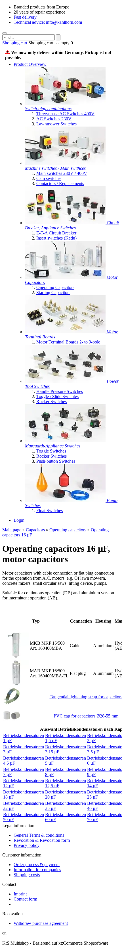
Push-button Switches (55, 461)
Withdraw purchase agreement (41, 923)
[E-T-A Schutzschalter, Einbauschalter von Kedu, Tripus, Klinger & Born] (66, 222)
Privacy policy (26, 845)
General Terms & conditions (39, 835)
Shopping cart (14, 42)
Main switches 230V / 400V (61, 173)
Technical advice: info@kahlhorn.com (48, 22)
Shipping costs (27, 874)
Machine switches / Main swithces (55, 168)
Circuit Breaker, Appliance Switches (72, 225)
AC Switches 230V (53, 118)
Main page (11, 529)
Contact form (25, 899)
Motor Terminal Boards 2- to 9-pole (68, 342)
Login (19, 520)
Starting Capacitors (53, 292)
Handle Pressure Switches (59, 391)
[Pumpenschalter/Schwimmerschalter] (66, 500)
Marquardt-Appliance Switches (52, 445)
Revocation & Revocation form (42, 840)
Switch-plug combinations (48, 108)
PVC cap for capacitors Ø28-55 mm (86, 716)
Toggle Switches (51, 451)
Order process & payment (37, 864)
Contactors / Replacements (60, 183)
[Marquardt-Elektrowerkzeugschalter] (66, 381)
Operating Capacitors (55, 287)
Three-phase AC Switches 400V (65, 113)
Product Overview (30, 64)
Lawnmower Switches (56, 123)
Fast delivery (25, 17)
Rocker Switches (51, 401)
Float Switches (49, 510)
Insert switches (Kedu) (56, 238)
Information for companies (37, 869)
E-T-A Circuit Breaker (56, 233)
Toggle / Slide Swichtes (57, 396)
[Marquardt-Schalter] (65, 440)
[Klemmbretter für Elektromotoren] (66, 331)
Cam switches (48, 178)
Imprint (20, 894)
